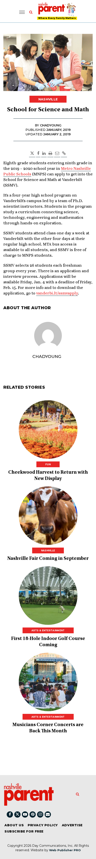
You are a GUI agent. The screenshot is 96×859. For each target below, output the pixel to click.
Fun (48, 464)
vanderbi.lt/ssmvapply (57, 293)
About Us (14, 825)
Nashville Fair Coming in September (48, 558)
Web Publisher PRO (65, 850)
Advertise (72, 825)
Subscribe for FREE (24, 831)
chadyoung (46, 356)
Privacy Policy (43, 825)
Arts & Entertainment (48, 630)
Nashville (48, 99)
